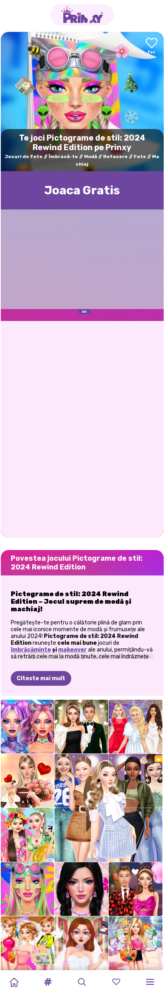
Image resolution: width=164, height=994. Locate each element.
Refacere (115, 156)
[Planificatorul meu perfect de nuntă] (81, 943)
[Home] (14, 982)
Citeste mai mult (41, 678)
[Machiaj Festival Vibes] (28, 889)
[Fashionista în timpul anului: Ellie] (135, 943)
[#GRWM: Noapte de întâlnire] (28, 781)
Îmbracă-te (63, 156)
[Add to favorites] (152, 46)
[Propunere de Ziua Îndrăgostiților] (81, 726)
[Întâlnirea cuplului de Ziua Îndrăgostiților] (135, 889)
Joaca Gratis (82, 190)
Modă (90, 156)
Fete (140, 156)
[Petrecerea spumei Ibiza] (28, 835)
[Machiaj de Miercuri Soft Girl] (81, 889)
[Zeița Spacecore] (28, 726)
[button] (48, 982)
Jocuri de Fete (24, 156)
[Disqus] (82, 428)
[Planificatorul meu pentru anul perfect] (28, 943)
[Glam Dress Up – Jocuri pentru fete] (135, 726)
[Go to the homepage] (82, 15)
